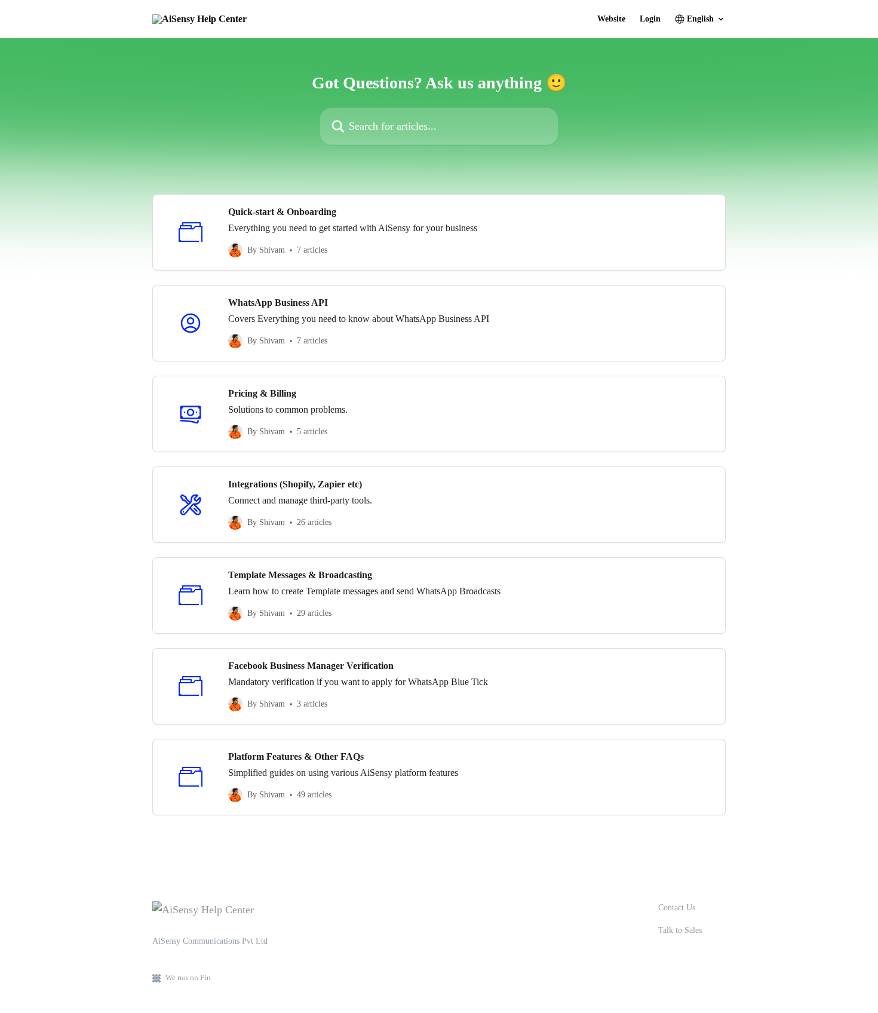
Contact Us (676, 907)
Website (611, 19)
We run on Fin (188, 977)
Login (650, 19)
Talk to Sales (680, 930)
